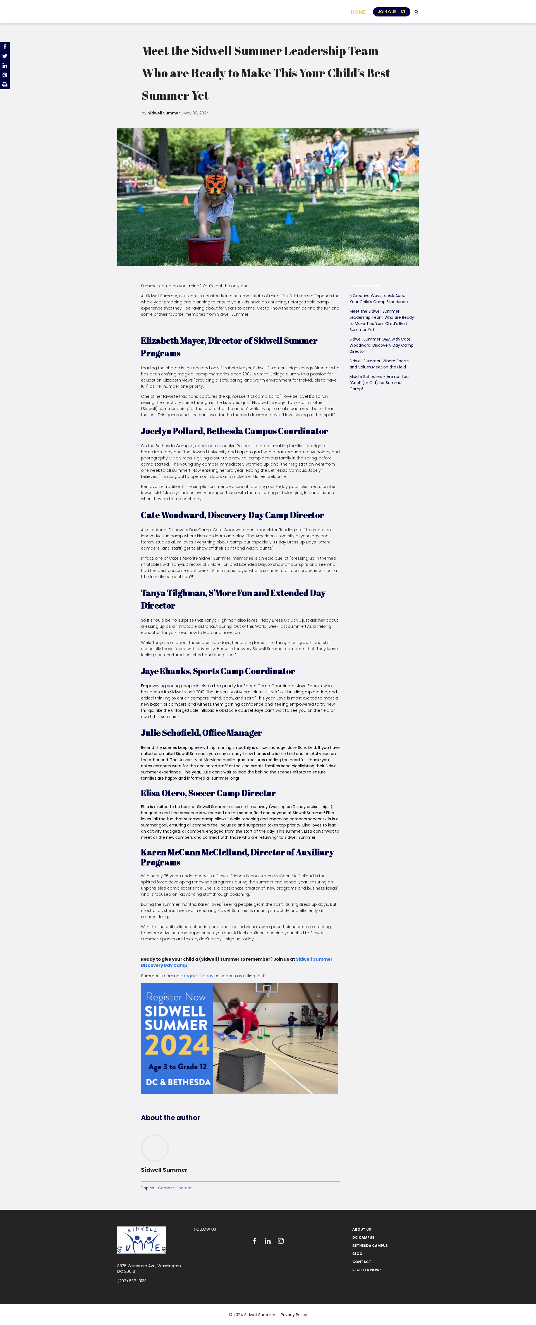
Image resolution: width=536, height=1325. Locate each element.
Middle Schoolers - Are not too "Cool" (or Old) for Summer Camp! (379, 383)
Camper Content (175, 1188)
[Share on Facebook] (4, 47)
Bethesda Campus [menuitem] (370, 1245)
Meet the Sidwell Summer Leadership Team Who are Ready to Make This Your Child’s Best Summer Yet (382, 320)
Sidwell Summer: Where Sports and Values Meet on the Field (379, 364)
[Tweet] (5, 56)
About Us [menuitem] (361, 1229)
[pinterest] (5, 75)
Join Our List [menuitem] (392, 12)
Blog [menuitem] (357, 1253)
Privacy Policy (294, 1314)
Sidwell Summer (164, 113)
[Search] (416, 12)
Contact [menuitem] (361, 1261)
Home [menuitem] (358, 11)
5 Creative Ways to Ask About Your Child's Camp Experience (379, 299)
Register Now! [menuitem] (366, 1270)
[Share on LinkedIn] (5, 66)
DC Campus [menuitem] (363, 1237)
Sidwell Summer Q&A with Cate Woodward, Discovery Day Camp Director (381, 345)
